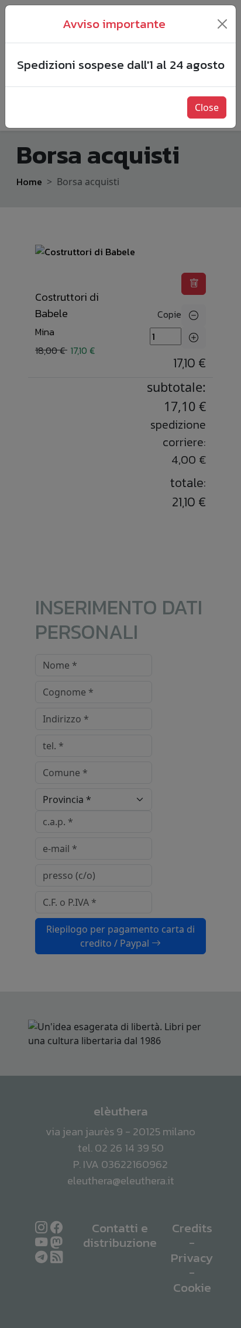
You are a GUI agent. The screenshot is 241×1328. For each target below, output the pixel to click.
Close (207, 107)
